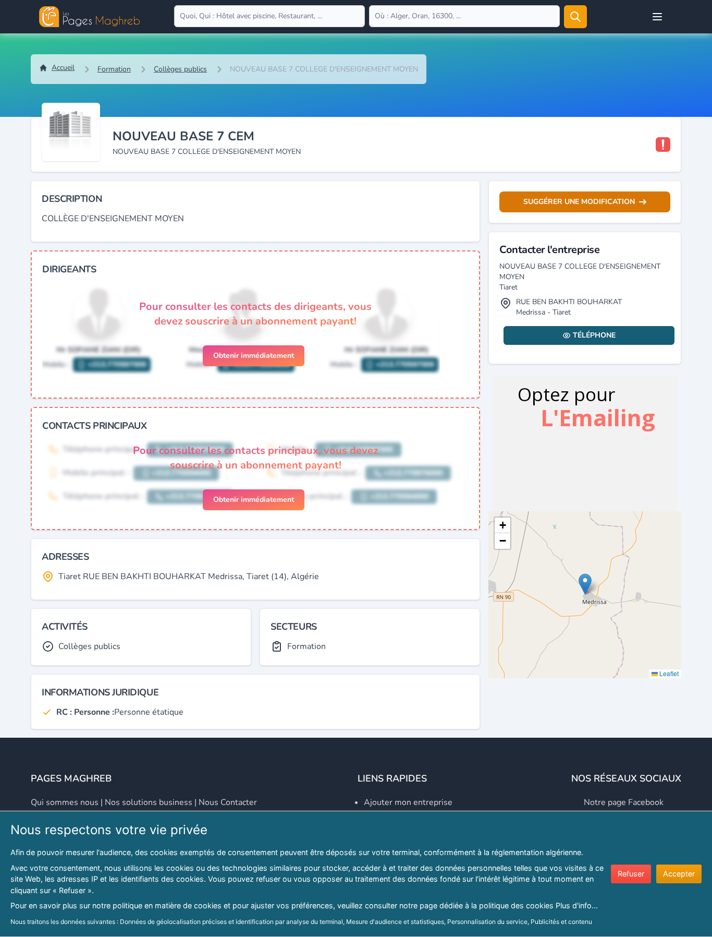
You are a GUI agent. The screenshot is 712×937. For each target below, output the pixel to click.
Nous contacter (228, 802)
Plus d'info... (577, 905)
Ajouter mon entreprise (408, 802)
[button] (585, 584)
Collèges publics (180, 69)
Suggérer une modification (579, 202)
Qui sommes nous (65, 802)
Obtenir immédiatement (253, 356)
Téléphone (594, 335)
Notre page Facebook (624, 802)
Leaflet (668, 673)
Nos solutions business (148, 802)
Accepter (679, 873)
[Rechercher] (575, 16)
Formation (114, 69)
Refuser (631, 873)
